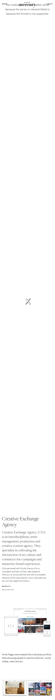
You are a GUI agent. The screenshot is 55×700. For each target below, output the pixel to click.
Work (4, 4)
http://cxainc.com (8, 590)
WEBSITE (6, 586)
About (50, 4)
